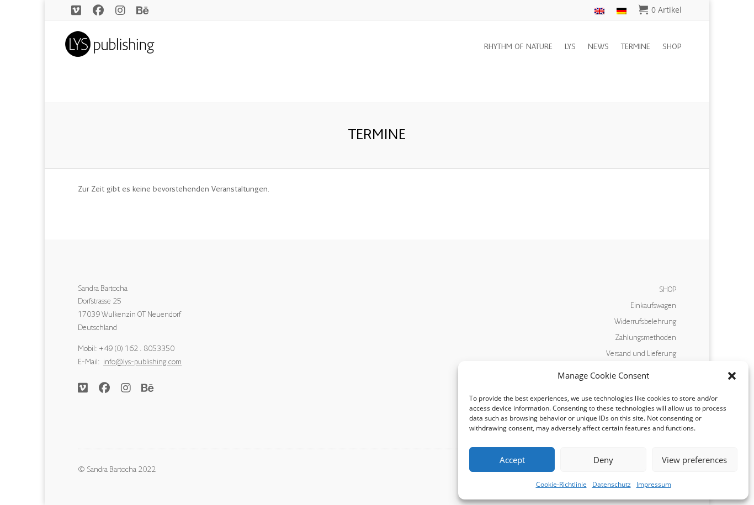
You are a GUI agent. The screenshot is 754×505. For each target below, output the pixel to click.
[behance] (142, 10)
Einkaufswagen (653, 306)
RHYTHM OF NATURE (518, 47)
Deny (603, 459)
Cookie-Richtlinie (561, 484)
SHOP (672, 47)
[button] (731, 375)
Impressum (653, 484)
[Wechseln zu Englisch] (599, 12)
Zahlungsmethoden (645, 338)
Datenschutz (611, 484)
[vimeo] (76, 10)
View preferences (694, 459)
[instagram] (120, 10)
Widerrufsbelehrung (645, 322)
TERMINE (635, 47)
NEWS (598, 47)
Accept (512, 459)
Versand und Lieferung (641, 354)
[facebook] (98, 10)
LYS (570, 47)
